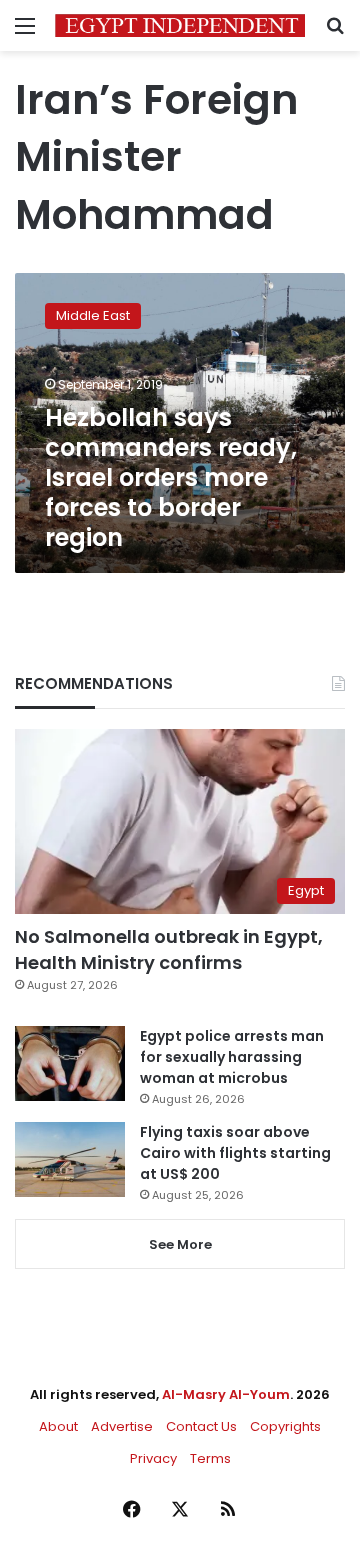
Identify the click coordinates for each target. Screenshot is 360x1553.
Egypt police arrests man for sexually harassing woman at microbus (232, 1057)
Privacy (153, 1458)
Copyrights (285, 1426)
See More (180, 1244)
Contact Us (201, 1426)
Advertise (122, 1426)
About (58, 1426)
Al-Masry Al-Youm (226, 1394)
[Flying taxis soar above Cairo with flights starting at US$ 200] (70, 1159)
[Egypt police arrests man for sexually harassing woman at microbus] (70, 1063)
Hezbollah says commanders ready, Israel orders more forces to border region (171, 477)
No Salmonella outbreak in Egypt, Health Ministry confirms (169, 949)
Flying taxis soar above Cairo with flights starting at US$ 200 (235, 1153)
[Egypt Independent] (180, 25)
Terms (210, 1458)
